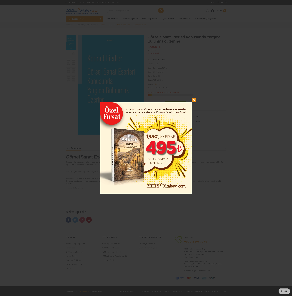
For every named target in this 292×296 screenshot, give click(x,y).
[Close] (194, 100)
